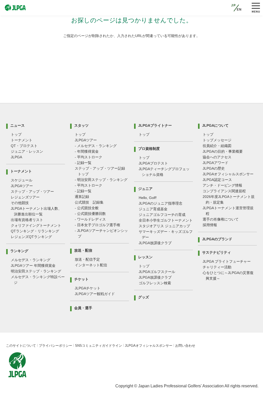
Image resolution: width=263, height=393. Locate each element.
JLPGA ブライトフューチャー (227, 261)
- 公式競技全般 (87, 208)
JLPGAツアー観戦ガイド (95, 294)
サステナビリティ (216, 252)
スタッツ (81, 125)
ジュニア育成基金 (153, 209)
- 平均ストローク (88, 157)
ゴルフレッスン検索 (155, 283)
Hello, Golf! (148, 198)
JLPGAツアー (22, 186)
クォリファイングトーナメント (36, 225)
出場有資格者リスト (27, 220)
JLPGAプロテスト (153, 163)
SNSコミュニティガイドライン (98, 346)
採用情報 (210, 225)
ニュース (17, 125)
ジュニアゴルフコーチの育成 (162, 215)
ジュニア (145, 188)
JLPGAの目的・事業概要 (223, 151)
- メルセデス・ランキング (96, 146)
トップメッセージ (217, 140)
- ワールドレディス (90, 219)
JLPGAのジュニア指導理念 (160, 203)
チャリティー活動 (217, 267)
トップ (16, 134)
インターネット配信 (91, 265)
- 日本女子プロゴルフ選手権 (97, 225)
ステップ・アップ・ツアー (32, 191)
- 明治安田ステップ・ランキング (101, 180)
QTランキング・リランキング (35, 231)
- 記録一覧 (83, 163)
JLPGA (16, 157)
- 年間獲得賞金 (87, 151)
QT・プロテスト (24, 146)
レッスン (145, 257)
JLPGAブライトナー (155, 125)
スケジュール (21, 180)
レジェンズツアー (25, 197)
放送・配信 (83, 250)
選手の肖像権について (221, 219)
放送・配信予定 (87, 259)
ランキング (19, 251)
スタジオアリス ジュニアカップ (164, 226)
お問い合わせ (185, 346)
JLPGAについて (215, 125)
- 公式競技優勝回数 (90, 214)
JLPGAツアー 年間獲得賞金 (33, 265)
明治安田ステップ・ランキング (36, 271)
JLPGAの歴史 (214, 168)
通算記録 (82, 197)
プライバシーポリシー (55, 346)
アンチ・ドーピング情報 (222, 185)
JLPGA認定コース (217, 180)
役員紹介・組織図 (217, 146)
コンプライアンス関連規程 (224, 191)
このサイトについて (21, 346)
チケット (81, 279)
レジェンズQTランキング (31, 237)
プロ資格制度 (149, 148)
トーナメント (21, 140)
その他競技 (20, 203)
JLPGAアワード (215, 163)
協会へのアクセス (217, 157)
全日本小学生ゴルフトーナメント (166, 220)
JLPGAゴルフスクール (157, 272)
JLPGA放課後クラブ (155, 243)
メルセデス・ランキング (30, 260)
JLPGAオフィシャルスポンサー (228, 174)
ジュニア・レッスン (27, 151)
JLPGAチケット (87, 288)
